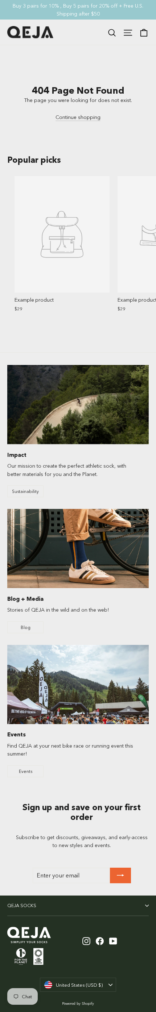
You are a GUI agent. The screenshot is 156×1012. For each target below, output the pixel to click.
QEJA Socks (21, 905)
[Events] (78, 684)
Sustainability (25, 491)
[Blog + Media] (78, 548)
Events (25, 771)
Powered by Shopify (78, 1003)
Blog (25, 627)
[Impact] (78, 404)
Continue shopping (78, 117)
